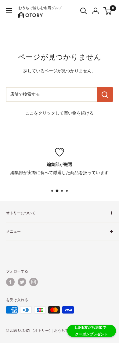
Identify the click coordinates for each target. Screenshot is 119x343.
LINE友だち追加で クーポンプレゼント (91, 330)
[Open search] (83, 11)
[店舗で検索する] (105, 94)
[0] (108, 11)
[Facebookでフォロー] (10, 282)
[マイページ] (95, 11)
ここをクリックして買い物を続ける (59, 113)
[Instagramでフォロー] (33, 282)
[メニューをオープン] (9, 10)
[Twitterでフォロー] (22, 282)
